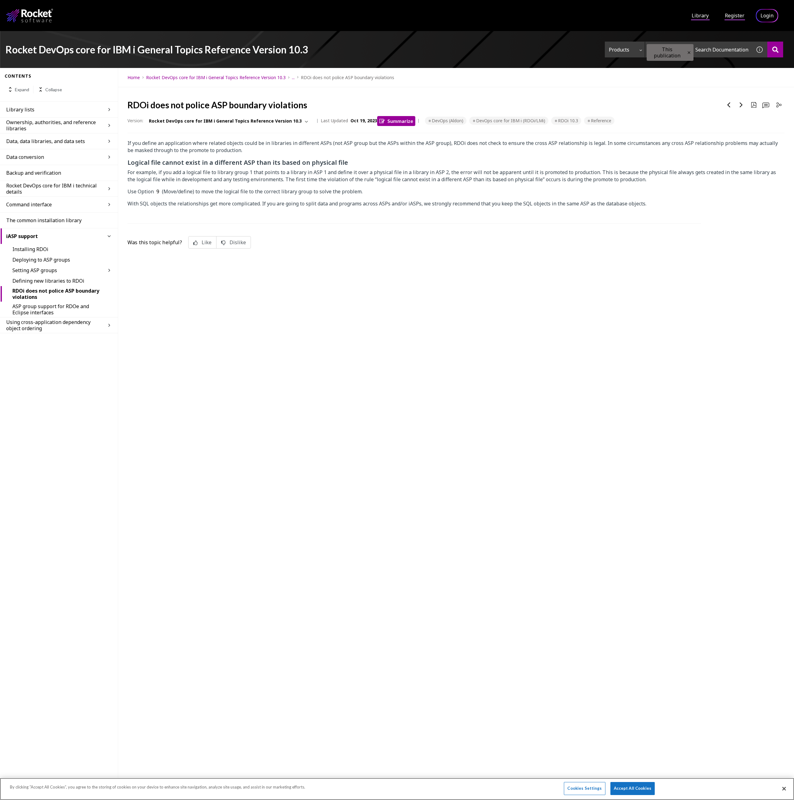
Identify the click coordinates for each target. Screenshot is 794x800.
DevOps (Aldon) (447, 121)
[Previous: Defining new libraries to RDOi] (729, 105)
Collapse (53, 89)
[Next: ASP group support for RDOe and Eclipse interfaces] (741, 105)
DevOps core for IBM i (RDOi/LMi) (510, 121)
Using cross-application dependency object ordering (48, 325)
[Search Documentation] (775, 49)
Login (767, 15)
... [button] (293, 77)
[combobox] (698, 49)
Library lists (20, 109)
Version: (135, 121)
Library (700, 15)
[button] (689, 52)
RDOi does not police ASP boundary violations (55, 294)
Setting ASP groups (34, 270)
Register (734, 15)
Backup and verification (33, 172)
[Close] (784, 788)
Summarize (400, 121)
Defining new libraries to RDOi (48, 280)
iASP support (22, 236)
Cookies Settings (584, 788)
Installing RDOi (30, 249)
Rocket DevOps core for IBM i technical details (51, 188)
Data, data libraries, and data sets (45, 141)
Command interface (29, 204)
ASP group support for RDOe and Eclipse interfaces (50, 309)
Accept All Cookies (632, 788)
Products (619, 49)
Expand (22, 89)
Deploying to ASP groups (41, 259)
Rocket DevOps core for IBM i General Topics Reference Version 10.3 (216, 77)
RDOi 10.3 (568, 121)
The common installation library (44, 220)
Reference (601, 121)
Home (133, 77)
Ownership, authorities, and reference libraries (51, 125)
